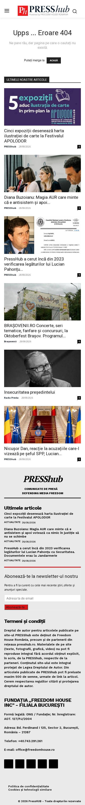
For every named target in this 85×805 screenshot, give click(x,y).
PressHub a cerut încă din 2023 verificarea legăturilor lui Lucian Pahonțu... (34, 264)
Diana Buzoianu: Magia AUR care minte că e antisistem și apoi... (41, 200)
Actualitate (12, 522)
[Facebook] (8, 763)
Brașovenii (10, 341)
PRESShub (10, 146)
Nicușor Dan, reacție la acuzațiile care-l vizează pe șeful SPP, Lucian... (41, 451)
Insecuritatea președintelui (29, 392)
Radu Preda (11, 397)
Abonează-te (15, 607)
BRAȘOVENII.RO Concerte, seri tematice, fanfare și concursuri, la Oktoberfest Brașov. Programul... (36, 330)
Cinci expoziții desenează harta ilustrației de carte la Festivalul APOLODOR (34, 135)
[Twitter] (42, 763)
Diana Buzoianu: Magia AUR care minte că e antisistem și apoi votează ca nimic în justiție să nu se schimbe (41, 532)
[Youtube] (53, 763)
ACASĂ (54, 60)
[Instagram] (19, 763)
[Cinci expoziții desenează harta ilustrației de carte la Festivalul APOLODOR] (42, 107)
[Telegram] (30, 763)
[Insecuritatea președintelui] (42, 368)
